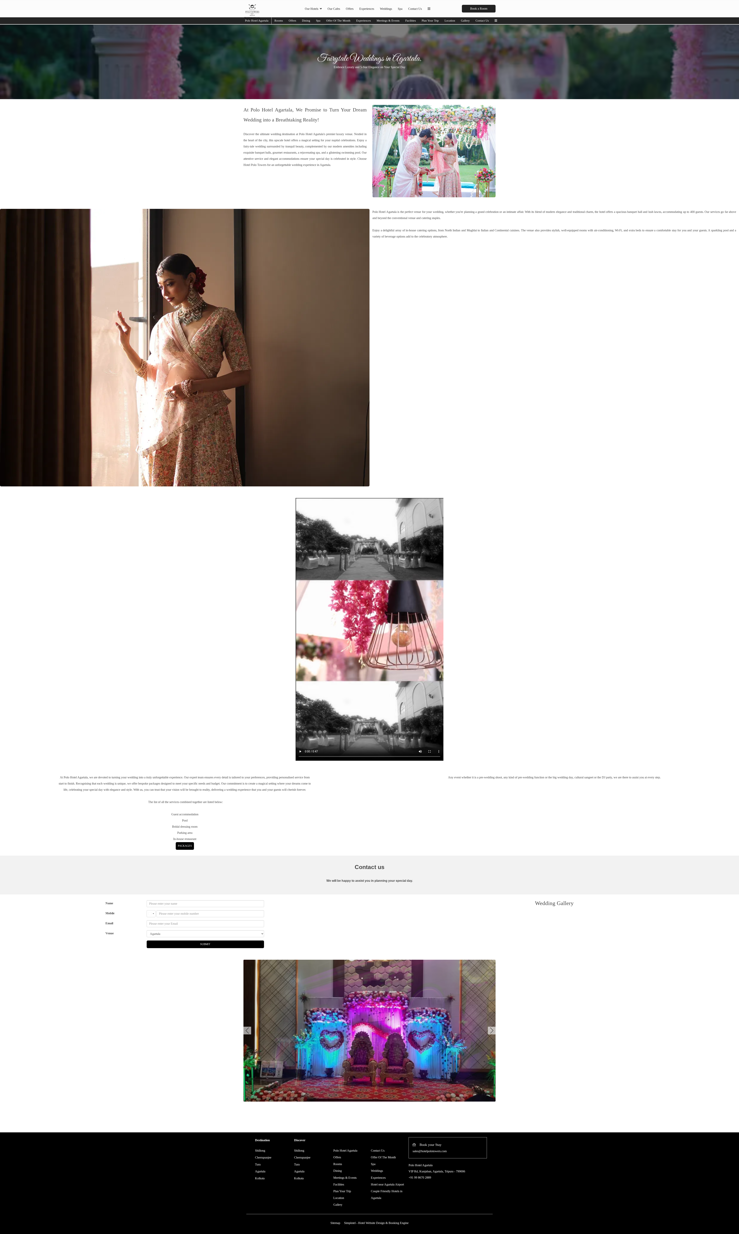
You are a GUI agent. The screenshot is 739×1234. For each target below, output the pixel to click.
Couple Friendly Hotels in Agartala (386, 1195)
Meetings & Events (388, 20)
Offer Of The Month (338, 20)
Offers (350, 8)
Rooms (278, 20)
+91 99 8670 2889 (420, 1177)
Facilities (410, 20)
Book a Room (478, 8)
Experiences (366, 8)
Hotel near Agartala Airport (387, 1184)
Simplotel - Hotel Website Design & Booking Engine (376, 1223)
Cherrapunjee (263, 1157)
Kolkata (260, 1178)
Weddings (386, 8)
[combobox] (151, 914)
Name (109, 903)
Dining (306, 20)
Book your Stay (430, 1145)
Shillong (260, 1150)
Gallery (465, 20)
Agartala (260, 1171)
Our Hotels (311, 8)
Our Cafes (334, 8)
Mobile (110, 913)
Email (109, 923)
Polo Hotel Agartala (256, 20)
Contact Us (415, 8)
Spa (400, 8)
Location (450, 20)
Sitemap (335, 1223)
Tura (258, 1164)
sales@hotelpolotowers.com (430, 1151)
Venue (109, 933)
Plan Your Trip (430, 20)
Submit (205, 944)
